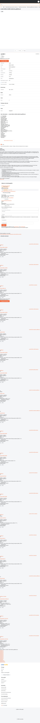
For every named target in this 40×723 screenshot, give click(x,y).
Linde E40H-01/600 (3, 455)
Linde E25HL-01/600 (3, 352)
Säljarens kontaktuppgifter (5, 672)
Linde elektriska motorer (17, 234)
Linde (10, 63)
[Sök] (39, 5)
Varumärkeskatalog (4, 694)
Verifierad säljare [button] (5, 186)
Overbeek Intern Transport (5, 185)
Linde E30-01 (2, 332)
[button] (38, 1)
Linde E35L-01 (2, 538)
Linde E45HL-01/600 (3, 247)
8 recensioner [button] (10, 189)
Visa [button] (7, 197)
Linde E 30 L (2, 393)
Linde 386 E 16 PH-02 (4, 618)
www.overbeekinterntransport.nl (6, 200)
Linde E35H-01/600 (3, 433)
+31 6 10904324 (10, 197)
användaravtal (23, 226)
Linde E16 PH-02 (3, 476)
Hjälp (2, 670)
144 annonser (6, 187)
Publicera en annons (4, 301)
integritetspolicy (16, 226)
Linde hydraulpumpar (10, 234)
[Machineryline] (3, 7)
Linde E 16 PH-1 (3, 517)
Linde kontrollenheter (3, 234)
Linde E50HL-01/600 (3, 312)
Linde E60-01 (2, 413)
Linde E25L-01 (2, 558)
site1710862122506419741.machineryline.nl (8, 191)
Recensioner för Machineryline (6, 692)
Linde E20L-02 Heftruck (4, 598)
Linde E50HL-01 (3, 288)
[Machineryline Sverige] (6, 1)
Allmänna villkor (3, 687)
